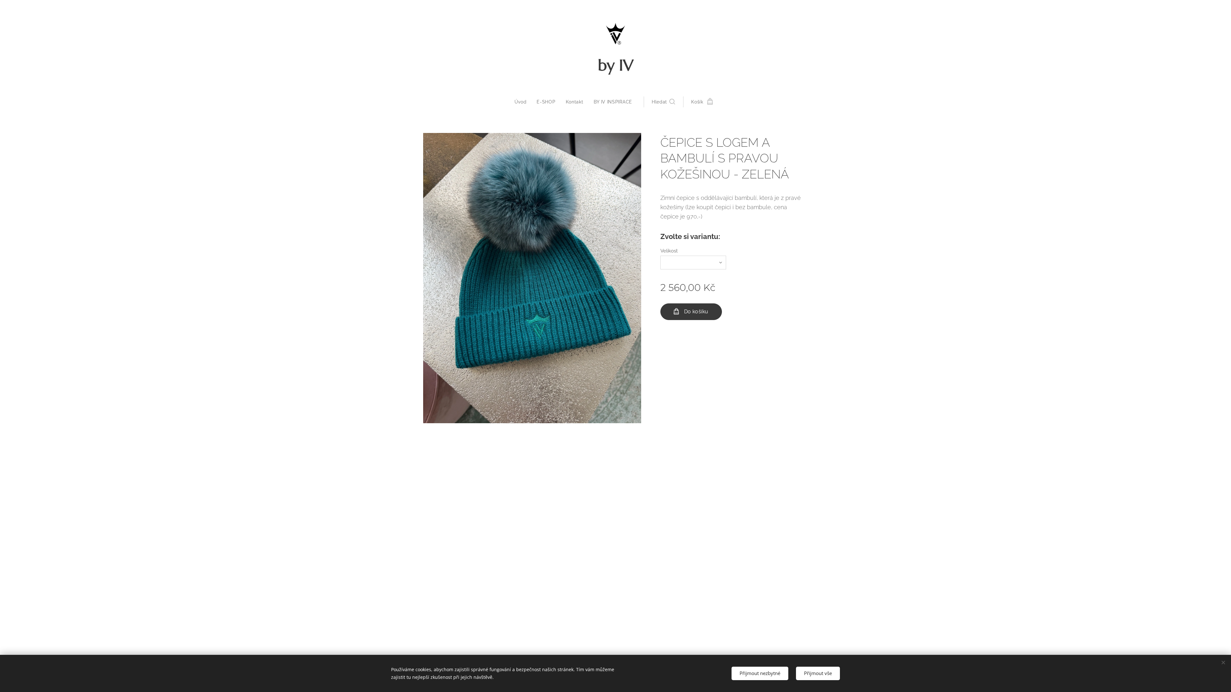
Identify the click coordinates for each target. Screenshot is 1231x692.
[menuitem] (523, 102)
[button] (663, 102)
